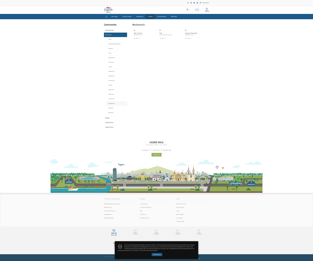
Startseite (106, 16)
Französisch (111, 80)
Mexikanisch (111, 103)
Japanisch (111, 89)
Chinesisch (111, 94)
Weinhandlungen (109, 30)
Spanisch (110, 108)
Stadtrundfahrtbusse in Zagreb (112, 204)
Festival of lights (180, 221)
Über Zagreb (114, 16)
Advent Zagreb (180, 214)
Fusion (110, 66)
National (110, 48)
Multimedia (174, 16)
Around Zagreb (180, 207)
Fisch (109, 53)
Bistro (110, 39)
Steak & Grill (111, 71)
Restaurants (108, 34)
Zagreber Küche (109, 122)
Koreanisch (111, 98)
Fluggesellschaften (109, 218)
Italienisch (111, 112)
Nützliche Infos (108, 207)
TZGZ (177, 211)
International (111, 57)
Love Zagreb (179, 218)
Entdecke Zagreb (127, 16)
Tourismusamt (144, 204)
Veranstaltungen (161, 16)
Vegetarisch (111, 76)
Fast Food (111, 62)
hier (156, 250)
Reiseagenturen (108, 214)
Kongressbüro (205, 2)
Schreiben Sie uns (144, 218)
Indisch (110, 85)
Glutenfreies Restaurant (114, 44)
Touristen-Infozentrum (109, 211)
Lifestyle (150, 16)
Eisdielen (107, 118)
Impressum (143, 214)
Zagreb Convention (181, 204)
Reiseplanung (139, 16)
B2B (141, 211)
